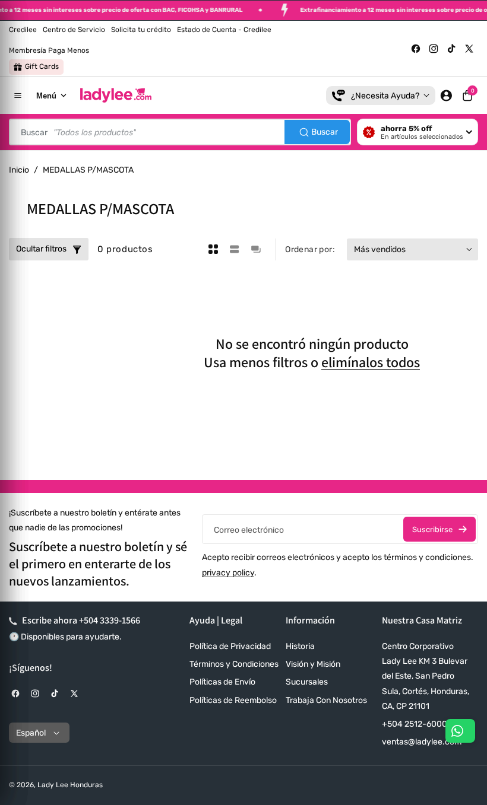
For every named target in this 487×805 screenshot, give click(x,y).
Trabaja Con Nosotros (326, 700)
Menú (46, 95)
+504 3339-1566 (109, 620)
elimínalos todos (370, 362)
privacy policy (228, 573)
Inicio (19, 170)
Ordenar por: (310, 249)
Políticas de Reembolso (233, 700)
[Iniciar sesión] (446, 95)
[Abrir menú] (18, 95)
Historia (300, 646)
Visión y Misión (313, 664)
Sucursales (307, 682)
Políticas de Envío (222, 682)
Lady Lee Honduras (70, 785)
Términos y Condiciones (234, 664)
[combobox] (180, 132)
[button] (467, 95)
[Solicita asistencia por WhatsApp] (460, 731)
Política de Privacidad (230, 646)
